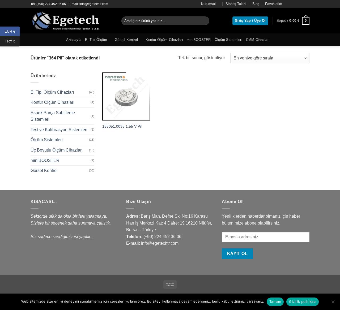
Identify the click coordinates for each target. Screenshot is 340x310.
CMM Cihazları (258, 40)
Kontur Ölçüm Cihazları (164, 40)
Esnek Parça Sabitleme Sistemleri (53, 116)
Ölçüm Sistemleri (228, 40)
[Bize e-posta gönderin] (306, 4)
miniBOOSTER (199, 40)
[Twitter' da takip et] (301, 4)
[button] (293, 21)
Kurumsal (208, 4)
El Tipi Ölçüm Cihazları (52, 92)
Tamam (275, 301)
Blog (255, 4)
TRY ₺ (12, 41)
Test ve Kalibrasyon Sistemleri (59, 129)
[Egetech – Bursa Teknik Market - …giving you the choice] (72, 20)
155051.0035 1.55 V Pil (122, 126)
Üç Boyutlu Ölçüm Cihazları (57, 150)
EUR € (12, 31)
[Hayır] (333, 303)
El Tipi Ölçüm (96, 40)
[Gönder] (204, 20)
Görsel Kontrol (126, 40)
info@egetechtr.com (159, 243)
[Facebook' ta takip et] (291, 4)
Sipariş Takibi (236, 4)
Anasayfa (73, 40)
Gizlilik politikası (302, 301)
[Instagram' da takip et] (296, 4)
